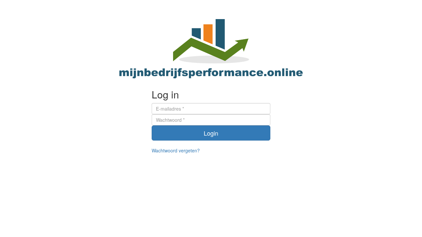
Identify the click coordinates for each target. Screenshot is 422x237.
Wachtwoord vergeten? (176, 150)
